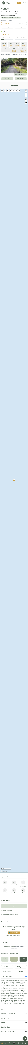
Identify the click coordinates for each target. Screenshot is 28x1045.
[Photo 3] (17, 71)
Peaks (3, 1009)
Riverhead (4, 12)
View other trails (20, 78)
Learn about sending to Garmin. (14, 935)
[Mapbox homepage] (3, 871)
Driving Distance (14, 51)
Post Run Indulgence (8, 1031)
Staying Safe (5, 1027)
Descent (17, 45)
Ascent (10, 45)
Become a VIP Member (9, 946)
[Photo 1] (11, 71)
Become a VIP (4, 54)
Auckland (9, 12)
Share (6, 78)
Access (3, 1023)
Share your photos (19, 74)
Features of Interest (8, 1014)
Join (19, 2)
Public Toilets (5, 1018)
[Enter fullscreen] (26, 91)
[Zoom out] (26, 96)
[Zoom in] (26, 94)
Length (4, 45)
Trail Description (6, 976)
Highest (23, 45)
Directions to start (23, 51)
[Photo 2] (14, 71)
